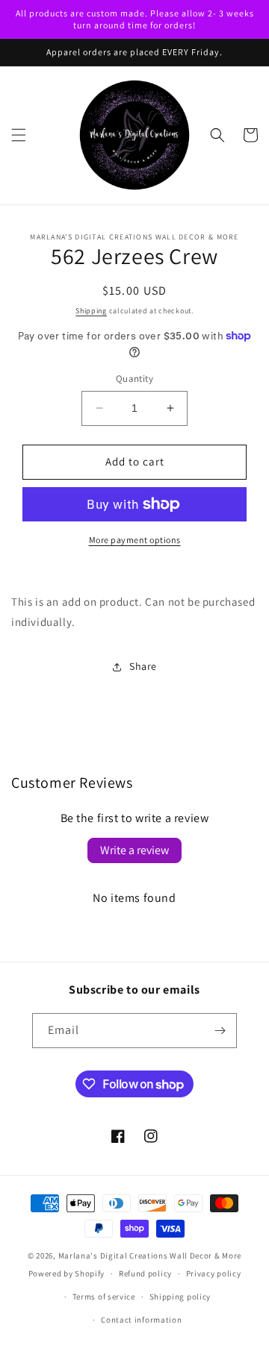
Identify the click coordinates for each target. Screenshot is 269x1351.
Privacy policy (213, 1273)
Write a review (134, 850)
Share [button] (143, 666)
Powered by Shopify (66, 1273)
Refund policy (145, 1273)
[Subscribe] (219, 1030)
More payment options (135, 539)
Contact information (141, 1319)
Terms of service (103, 1296)
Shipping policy (180, 1296)
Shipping (91, 311)
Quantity (134, 378)
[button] (18, 135)
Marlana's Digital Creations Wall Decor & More (150, 1255)
